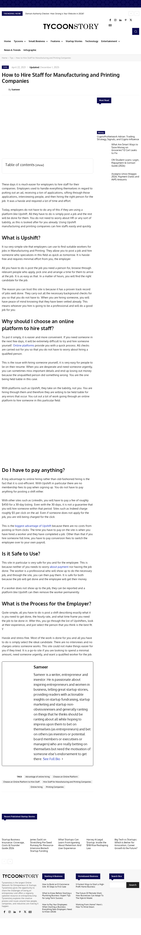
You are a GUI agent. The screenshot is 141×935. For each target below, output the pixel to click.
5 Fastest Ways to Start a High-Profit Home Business (90, 885)
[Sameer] (5, 89)
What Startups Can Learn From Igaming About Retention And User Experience (69, 844)
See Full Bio (51, 759)
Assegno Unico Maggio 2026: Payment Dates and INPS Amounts (125, 176)
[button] (135, 31)
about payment (59, 567)
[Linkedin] (120, 20)
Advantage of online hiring (38, 776)
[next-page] (10, 861)
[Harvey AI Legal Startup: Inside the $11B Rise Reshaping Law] (98, 829)
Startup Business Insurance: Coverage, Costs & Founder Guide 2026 (13, 844)
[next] (137, 13)
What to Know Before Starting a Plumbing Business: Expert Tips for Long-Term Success (56, 895)
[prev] (131, 13)
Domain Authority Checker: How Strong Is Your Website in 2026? (54, 13)
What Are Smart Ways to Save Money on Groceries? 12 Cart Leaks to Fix (124, 148)
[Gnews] (110, 25)
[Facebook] (110, 20)
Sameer (16, 89)
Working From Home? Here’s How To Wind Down (89, 905)
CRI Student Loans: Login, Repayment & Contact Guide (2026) (125, 162)
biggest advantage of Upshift (33, 526)
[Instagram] (115, 20)
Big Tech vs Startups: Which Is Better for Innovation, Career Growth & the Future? (126, 844)
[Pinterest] (125, 20)
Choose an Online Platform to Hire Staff (21, 782)
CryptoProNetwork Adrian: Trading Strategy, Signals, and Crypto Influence (118, 138)
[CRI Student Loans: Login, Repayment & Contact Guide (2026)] (103, 164)
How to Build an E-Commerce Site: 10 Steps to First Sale (55, 885)
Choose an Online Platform (65, 776)
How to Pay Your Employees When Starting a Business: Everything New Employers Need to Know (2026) (57, 908)
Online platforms (23, 345)
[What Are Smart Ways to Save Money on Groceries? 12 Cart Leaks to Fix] (103, 149)
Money (101, 132)
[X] (130, 20)
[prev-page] (4, 861)
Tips (11, 58)
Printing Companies (55, 787)
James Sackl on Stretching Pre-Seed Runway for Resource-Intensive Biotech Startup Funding (42, 845)
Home (4, 58)
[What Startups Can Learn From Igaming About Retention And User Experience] (70, 829)
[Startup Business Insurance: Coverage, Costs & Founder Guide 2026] (14, 829)
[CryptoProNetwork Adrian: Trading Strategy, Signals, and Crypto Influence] (118, 118)
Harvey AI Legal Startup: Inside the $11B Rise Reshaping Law (97, 844)
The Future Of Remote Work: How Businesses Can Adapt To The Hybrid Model (89, 895)
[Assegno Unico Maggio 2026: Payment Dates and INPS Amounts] (103, 178)
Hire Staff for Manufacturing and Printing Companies (67, 782)
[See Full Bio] (62, 758)
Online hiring (36, 787)
